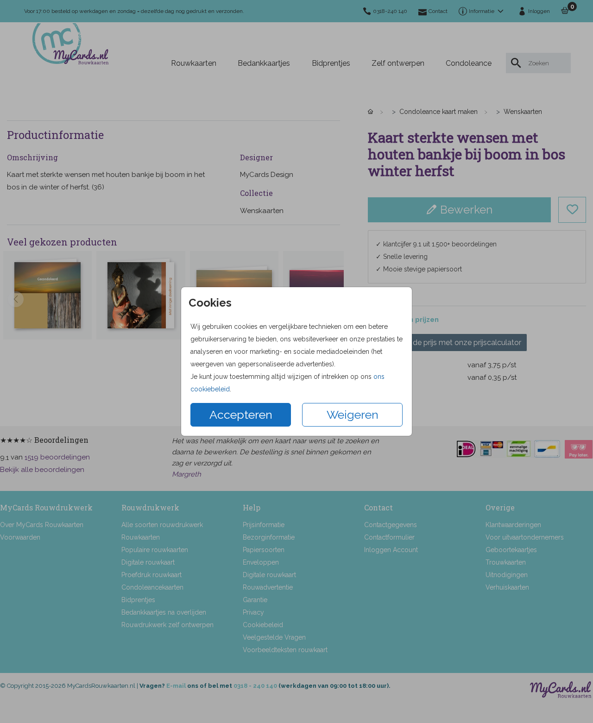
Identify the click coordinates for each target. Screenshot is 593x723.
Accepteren (240, 414)
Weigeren (353, 414)
